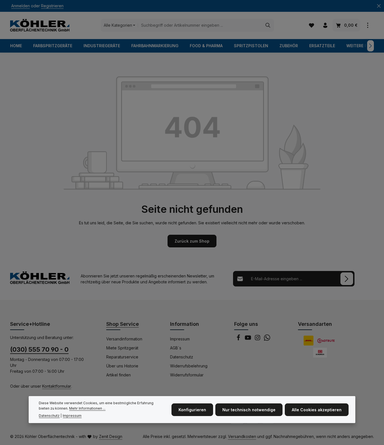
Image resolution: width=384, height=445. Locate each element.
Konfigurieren (192, 409)
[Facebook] (239, 339)
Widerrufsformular (187, 374)
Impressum (180, 338)
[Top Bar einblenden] (367, 25)
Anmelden (20, 6)
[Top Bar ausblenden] (379, 6)
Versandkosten (242, 436)
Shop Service (122, 324)
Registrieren (52, 6)
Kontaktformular (56, 386)
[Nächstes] (370, 45)
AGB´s (175, 347)
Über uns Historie (122, 365)
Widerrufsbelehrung (188, 365)
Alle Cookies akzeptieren (317, 409)
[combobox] (200, 25)
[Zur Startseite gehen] (39, 25)
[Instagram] (258, 339)
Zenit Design (110, 436)
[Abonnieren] (346, 278)
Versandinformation (124, 338)
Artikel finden (118, 374)
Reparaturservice (122, 356)
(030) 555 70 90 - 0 (39, 349)
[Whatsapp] (267, 339)
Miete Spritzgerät (122, 347)
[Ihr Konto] (325, 25)
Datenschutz (181, 356)
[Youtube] (248, 339)
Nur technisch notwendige (248, 409)
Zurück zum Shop (192, 241)
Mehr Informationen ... (87, 408)
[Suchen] (268, 25)
